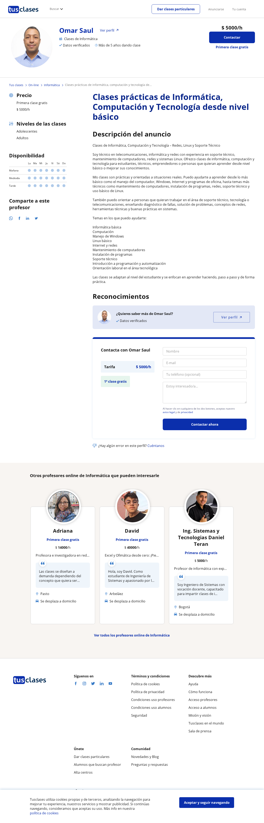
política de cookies (44, 813)
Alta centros (83, 772)
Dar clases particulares (176, 9)
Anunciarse (216, 9)
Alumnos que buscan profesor (97, 764)
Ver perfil (229, 317)
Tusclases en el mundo (206, 723)
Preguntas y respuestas (149, 764)
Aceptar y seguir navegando (207, 802)
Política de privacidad (147, 692)
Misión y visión (200, 715)
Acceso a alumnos (203, 707)
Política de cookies (145, 684)
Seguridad (139, 715)
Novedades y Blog (145, 756)
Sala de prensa (200, 731)
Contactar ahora (204, 424)
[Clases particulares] (23, 15)
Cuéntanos (155, 445)
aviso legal (169, 412)
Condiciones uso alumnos (151, 707)
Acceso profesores (203, 699)
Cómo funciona (200, 692)
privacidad (187, 412)
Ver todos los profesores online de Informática (132, 635)
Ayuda (193, 684)
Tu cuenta (239, 9)
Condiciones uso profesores (153, 699)
